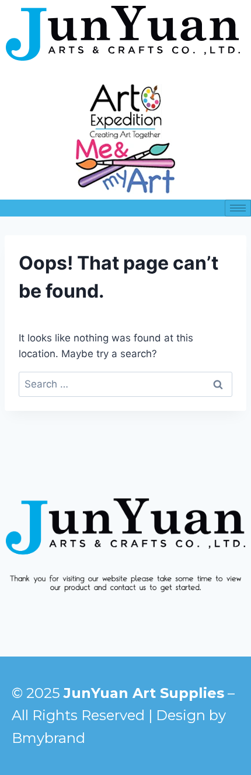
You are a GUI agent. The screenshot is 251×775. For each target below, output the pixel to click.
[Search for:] (125, 384)
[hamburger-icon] (238, 208)
